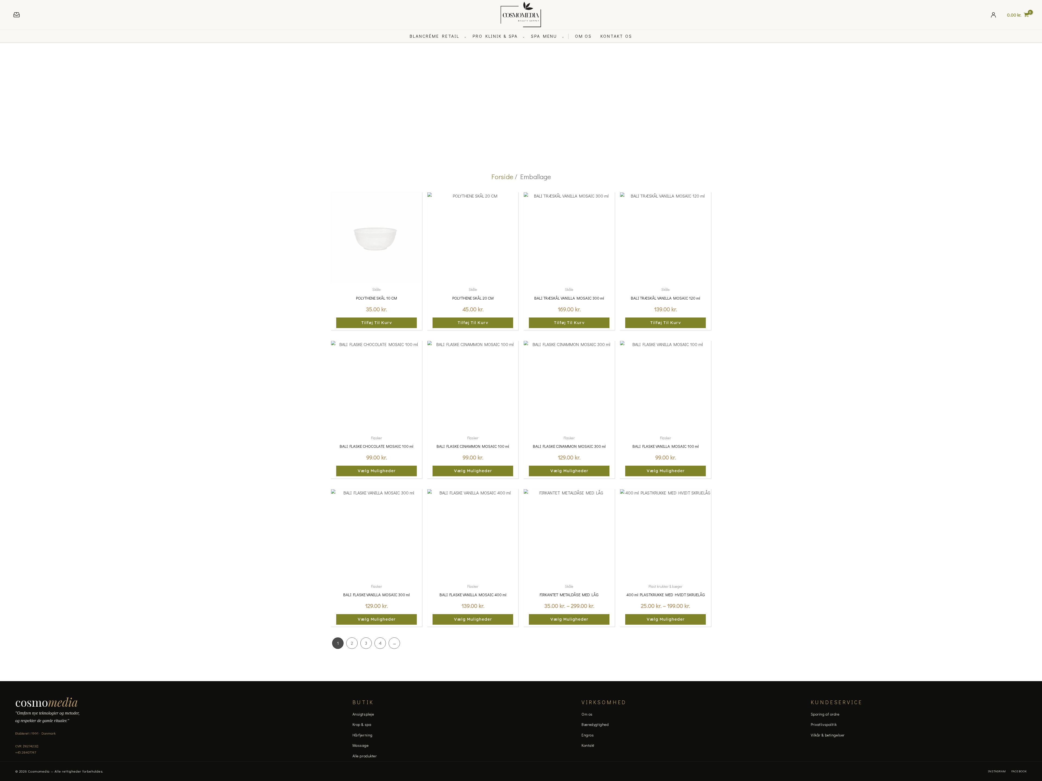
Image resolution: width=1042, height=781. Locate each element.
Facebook (1019, 771)
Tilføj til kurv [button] (376, 322)
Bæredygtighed (595, 724)
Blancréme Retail (434, 36)
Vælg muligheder (377, 470)
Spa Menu (544, 36)
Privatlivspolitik (824, 724)
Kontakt (588, 745)
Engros (588, 735)
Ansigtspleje (363, 714)
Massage (360, 745)
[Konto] (993, 15)
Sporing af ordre (825, 714)
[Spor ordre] (16, 15)
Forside (502, 176)
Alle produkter (364, 755)
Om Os (583, 36)
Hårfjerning (362, 735)
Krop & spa (361, 724)
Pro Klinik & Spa (495, 36)
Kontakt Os (616, 36)
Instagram (997, 771)
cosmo (46, 702)
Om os (587, 714)
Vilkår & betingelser (828, 735)
